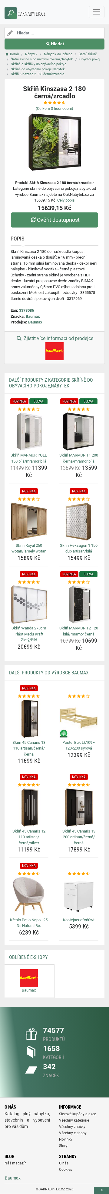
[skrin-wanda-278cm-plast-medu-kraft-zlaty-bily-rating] (28, 582)
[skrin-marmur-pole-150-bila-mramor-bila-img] (28, 431)
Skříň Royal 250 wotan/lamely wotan (29, 548)
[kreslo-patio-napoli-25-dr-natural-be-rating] (28, 874)
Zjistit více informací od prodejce (57, 338)
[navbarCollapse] (96, 12)
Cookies (65, 1169)
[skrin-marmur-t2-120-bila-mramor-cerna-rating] (78, 582)
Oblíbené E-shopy (28, 957)
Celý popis (66, 200)
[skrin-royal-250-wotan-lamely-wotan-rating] (28, 499)
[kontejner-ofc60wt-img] (78, 896)
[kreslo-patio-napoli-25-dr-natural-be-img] (28, 896)
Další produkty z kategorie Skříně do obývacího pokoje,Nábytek (51, 383)
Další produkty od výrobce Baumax (49, 673)
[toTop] (101, 1190)
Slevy (63, 1146)
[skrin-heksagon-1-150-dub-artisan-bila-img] (78, 521)
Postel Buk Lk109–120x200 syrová (78, 745)
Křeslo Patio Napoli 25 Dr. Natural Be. (29, 923)
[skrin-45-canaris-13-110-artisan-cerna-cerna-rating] (28, 696)
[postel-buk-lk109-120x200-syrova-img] (78, 718)
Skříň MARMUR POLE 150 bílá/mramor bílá (29, 458)
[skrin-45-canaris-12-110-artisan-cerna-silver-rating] (28, 785)
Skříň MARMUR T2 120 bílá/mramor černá (78, 631)
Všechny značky (72, 1127)
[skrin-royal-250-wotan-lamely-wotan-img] (28, 521)
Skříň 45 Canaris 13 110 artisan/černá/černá (28, 748)
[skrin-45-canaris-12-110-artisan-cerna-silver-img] (28, 807)
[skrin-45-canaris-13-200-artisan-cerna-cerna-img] (78, 807)
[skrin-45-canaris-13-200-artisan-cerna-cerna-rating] (78, 785)
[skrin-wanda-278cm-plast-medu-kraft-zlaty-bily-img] (28, 604)
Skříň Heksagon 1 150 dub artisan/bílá (78, 548)
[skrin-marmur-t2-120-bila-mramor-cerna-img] (78, 604)
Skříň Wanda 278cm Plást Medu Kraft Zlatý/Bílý (29, 634)
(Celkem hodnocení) (54, 108)
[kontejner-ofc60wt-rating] (78, 874)
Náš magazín (16, 1163)
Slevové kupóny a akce (77, 1114)
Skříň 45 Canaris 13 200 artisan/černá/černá (78, 837)
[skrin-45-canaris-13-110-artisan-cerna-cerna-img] (28, 718)
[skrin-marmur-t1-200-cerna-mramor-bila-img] (78, 431)
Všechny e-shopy (73, 1133)
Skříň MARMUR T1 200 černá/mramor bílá (78, 458)
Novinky (65, 1139)
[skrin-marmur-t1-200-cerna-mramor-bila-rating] (78, 409)
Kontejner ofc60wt (78, 920)
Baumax (33, 316)
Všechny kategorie (74, 1120)
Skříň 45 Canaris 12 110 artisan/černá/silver (28, 837)
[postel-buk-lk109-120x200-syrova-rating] (78, 696)
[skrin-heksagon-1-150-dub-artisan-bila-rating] (78, 499)
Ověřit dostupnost (58, 220)
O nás (63, 1163)
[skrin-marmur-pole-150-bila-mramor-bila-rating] (28, 409)
